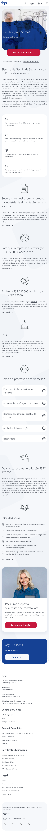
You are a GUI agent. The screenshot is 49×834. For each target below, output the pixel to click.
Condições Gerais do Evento (10, 791)
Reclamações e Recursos (9, 740)
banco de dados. (21, 106)
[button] (33, 3)
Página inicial (7, 61)
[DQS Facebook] (13, 824)
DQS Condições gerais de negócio (12, 787)
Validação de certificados (10, 769)
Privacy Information (8, 784)
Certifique (17, 61)
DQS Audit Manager (8, 759)
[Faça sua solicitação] (24, 590)
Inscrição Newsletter (8, 722)
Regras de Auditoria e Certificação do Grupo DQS (17, 733)
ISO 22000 (31, 96)
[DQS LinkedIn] (21, 824)
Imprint (4, 780)
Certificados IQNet (7, 762)
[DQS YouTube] (29, 824)
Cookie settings (6, 794)
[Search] (26, 3)
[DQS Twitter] (5, 824)
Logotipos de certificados (10, 765)
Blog (3, 718)
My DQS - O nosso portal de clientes (13, 755)
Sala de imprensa (7, 715)
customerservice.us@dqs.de (11, 696)
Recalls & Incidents (8, 737)
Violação (4, 744)
